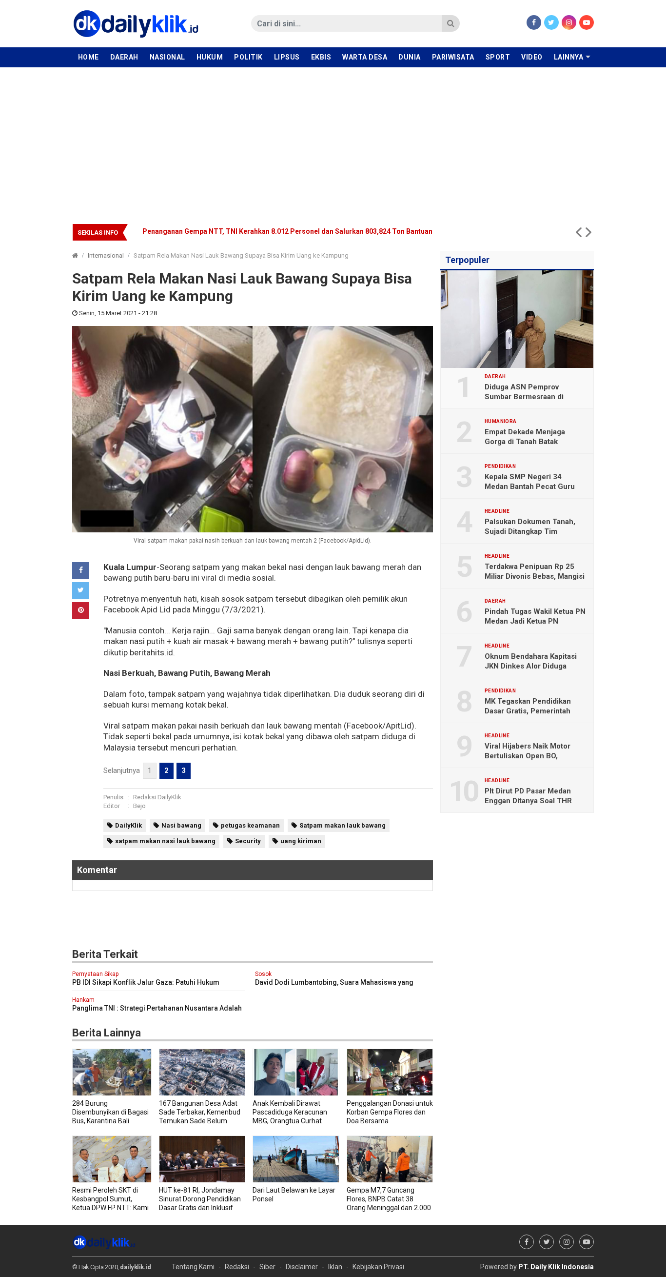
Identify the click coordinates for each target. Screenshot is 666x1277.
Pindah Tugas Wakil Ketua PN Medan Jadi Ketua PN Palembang (535, 621)
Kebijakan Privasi (378, 1267)
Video (532, 57)
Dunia (409, 57)
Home (88, 57)
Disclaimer (302, 1267)
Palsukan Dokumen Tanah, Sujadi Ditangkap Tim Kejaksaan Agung (530, 531)
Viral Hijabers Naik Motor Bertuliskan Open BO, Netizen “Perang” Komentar (532, 756)
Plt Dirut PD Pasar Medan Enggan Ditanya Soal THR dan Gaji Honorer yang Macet (535, 801)
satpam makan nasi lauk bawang (165, 841)
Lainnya (569, 57)
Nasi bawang (181, 825)
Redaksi (237, 1267)
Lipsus (287, 57)
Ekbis (321, 57)
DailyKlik (128, 825)
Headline (497, 511)
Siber (267, 1267)
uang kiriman (300, 841)
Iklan (335, 1267)
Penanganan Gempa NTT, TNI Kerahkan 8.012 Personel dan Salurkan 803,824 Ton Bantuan (287, 231)
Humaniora (501, 421)
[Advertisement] (333, 140)
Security (248, 841)
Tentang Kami (193, 1267)
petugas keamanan (250, 825)
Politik (248, 57)
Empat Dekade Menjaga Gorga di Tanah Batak (525, 436)
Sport (498, 57)
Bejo (139, 806)
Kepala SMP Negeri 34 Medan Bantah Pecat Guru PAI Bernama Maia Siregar (530, 486)
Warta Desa (364, 57)
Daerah (124, 57)
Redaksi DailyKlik (157, 797)
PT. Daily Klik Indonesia (556, 1267)
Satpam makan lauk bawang (342, 825)
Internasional (106, 255)
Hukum (209, 57)
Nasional (167, 57)
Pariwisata (453, 57)
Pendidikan (500, 466)
